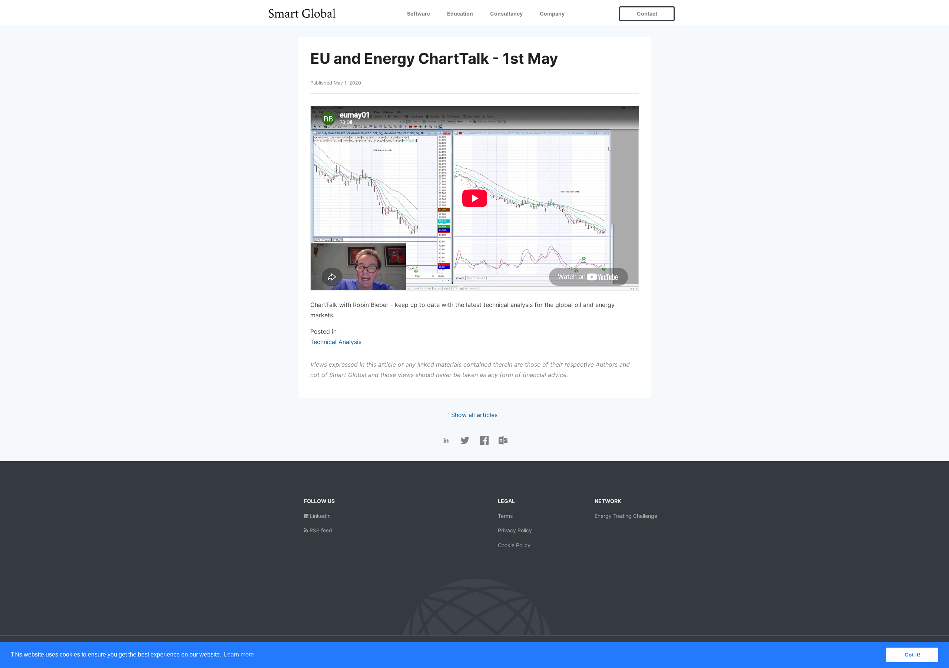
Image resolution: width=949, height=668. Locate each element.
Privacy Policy (515, 530)
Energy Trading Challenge (626, 516)
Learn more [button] (239, 654)
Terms (505, 516)
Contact (647, 13)
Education (460, 13)
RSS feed (320, 530)
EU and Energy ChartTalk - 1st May (434, 58)
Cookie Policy (514, 545)
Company (552, 13)
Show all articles (474, 415)
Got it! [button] (912, 655)
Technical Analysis (335, 341)
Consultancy (506, 13)
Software (418, 13)
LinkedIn (319, 516)
